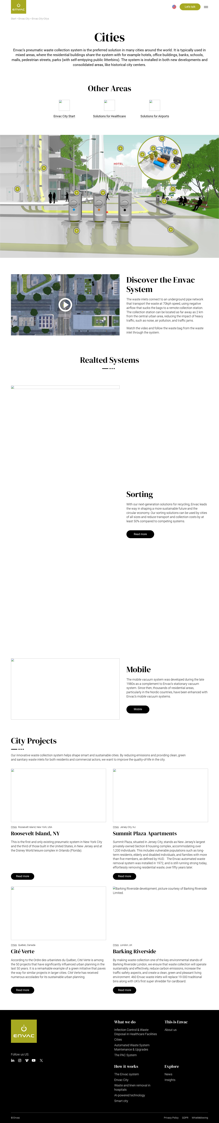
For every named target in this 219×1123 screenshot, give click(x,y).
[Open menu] (206, 7)
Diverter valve (142, 154)
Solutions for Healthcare (109, 116)
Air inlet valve (17, 189)
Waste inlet (76, 192)
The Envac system (126, 1074)
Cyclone (153, 148)
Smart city (121, 1101)
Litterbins (164, 201)
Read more (140, 534)
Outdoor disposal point (103, 192)
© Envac (15, 1117)
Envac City (24, 18)
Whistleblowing (200, 1117)
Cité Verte (22, 951)
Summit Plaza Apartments (145, 833)
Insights (170, 1080)
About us (171, 1030)
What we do (125, 1022)
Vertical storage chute (76, 231)
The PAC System (125, 1055)
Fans (175, 152)
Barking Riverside (134, 951)
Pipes (170, 229)
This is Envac (176, 1022)
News (168, 1074)
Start (13, 18)
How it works (126, 1066)
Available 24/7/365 (120, 148)
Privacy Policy (171, 1117)
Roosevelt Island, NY (35, 833)
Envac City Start (64, 116)
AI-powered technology (129, 1095)
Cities (14, 827)
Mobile (138, 709)
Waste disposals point (44, 168)
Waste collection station (173, 189)
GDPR (185, 1117)
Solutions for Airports (154, 116)
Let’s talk (190, 6)
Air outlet (162, 138)
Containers (173, 165)
